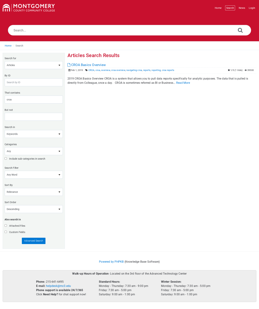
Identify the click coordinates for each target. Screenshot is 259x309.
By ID (7, 75)
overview (105, 70)
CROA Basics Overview (88, 65)
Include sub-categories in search (27, 158)
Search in (10, 127)
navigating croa (134, 70)
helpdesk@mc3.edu (58, 286)
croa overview (118, 70)
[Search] (240, 30)
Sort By (9, 185)
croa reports (168, 70)
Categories (11, 144)
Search (19, 45)
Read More (183, 82)
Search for (10, 58)
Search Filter (12, 167)
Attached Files (17, 225)
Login (252, 7)
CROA (91, 70)
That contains (12, 92)
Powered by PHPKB (111, 261)
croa (97, 70)
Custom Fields (17, 232)
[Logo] (29, 8)
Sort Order (10, 202)
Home (8, 45)
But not (9, 110)
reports (146, 70)
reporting (156, 70)
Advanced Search (33, 240)
